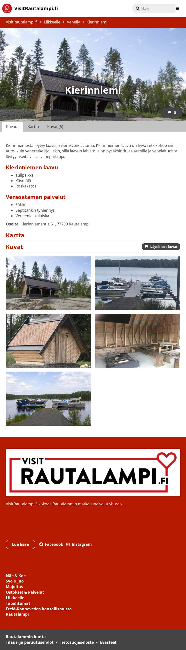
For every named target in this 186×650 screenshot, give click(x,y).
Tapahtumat (18, 603)
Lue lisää (20, 544)
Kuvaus (12, 126)
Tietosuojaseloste (77, 642)
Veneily (73, 22)
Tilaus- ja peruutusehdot (30, 642)
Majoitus (14, 587)
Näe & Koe (16, 576)
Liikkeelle (52, 22)
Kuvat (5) (55, 126)
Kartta (33, 126)
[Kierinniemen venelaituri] (137, 283)
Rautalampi (17, 614)
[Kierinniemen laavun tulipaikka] (137, 341)
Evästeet (108, 642)
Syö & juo (15, 581)
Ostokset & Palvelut (25, 592)
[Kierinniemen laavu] (48, 283)
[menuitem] (154, 8)
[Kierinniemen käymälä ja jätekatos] (48, 341)
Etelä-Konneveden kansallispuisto (39, 609)
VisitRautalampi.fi (22, 22)
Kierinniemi (96, 22)
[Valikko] (177, 8)
